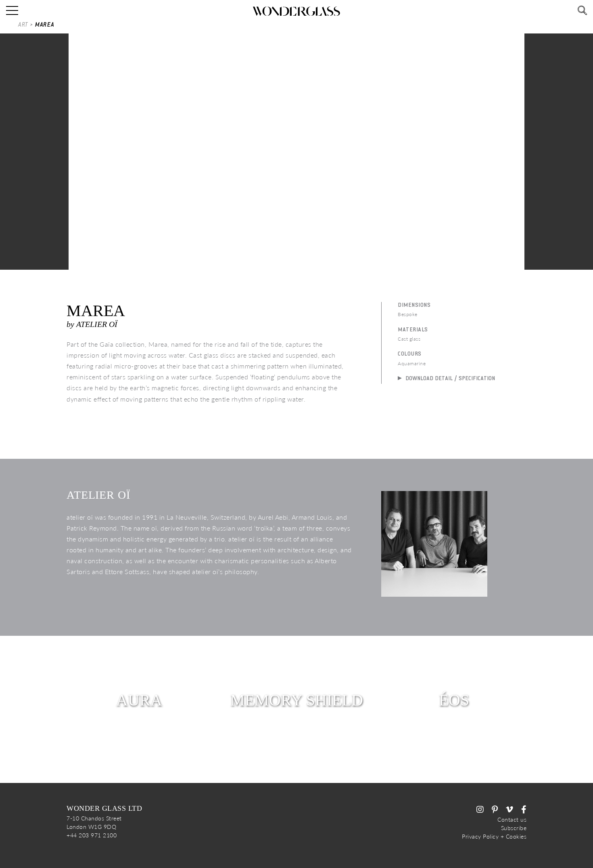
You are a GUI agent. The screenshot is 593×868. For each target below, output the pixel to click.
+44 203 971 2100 (92, 835)
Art (23, 24)
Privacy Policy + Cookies (494, 836)
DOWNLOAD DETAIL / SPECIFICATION (449, 378)
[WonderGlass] (296, 11)
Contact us (511, 819)
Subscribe (514, 828)
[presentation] (11, 141)
